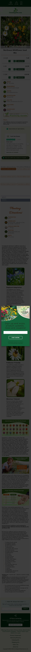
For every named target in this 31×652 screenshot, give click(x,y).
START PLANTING (15, 337)
